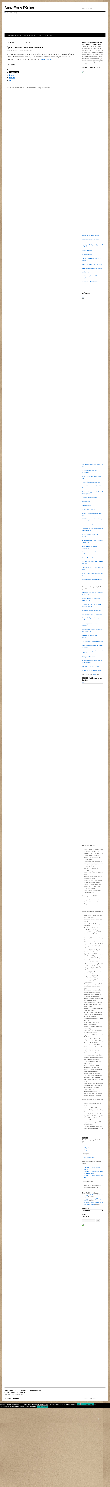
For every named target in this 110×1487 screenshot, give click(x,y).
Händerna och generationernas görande (92, 268)
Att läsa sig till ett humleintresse (90, 281)
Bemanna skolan (86, 501)
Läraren (94, 674)
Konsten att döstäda (87, 250)
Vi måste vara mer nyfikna (89, 509)
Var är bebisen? (87, 1146)
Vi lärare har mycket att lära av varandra (92, 670)
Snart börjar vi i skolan (89, 1157)
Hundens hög (85, 272)
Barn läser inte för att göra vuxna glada (92, 614)
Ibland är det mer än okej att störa (90, 235)
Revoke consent (42, 1406)
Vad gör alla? (87, 1148)
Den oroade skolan (87, 505)
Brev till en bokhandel (18, 88)
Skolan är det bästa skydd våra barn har (92, 558)
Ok (78, 1404)
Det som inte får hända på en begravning (92, 264)
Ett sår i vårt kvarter (87, 254)
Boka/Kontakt (48, 35)
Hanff (38, 88)
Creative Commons (30, 88)
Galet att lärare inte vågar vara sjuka (91, 666)
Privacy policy (89, 1404)
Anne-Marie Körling (19, 7)
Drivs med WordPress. (90, 1398)
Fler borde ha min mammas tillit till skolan (92, 641)
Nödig (85, 1150)
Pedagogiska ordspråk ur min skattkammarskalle (22, 35)
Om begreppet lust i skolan (88, 657)
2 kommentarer (45, 88)
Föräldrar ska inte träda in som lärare (91, 482)
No (82, 1404)
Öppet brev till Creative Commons (25, 47)
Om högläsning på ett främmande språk (92, 579)
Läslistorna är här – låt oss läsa (90, 525)
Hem (40, 35)
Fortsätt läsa (46, 59)
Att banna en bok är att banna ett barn (91, 610)
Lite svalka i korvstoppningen (89, 497)
